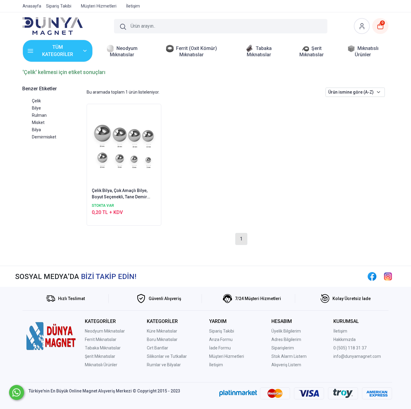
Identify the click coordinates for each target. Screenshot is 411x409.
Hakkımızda (344, 339)
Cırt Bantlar (157, 347)
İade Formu (220, 347)
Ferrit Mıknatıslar (100, 339)
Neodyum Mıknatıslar (105, 331)
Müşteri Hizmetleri (226, 356)
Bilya (36, 129)
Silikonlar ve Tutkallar (167, 356)
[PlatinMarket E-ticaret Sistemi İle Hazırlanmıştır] (238, 393)
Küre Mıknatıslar (162, 331)
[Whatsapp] (16, 392)
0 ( (335, 347)
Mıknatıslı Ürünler (101, 364)
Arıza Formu (221, 339)
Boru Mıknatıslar (162, 339)
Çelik (36, 100)
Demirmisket (44, 137)
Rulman (39, 115)
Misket (38, 122)
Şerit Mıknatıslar (100, 356)
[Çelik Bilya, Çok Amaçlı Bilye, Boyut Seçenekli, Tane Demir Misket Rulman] (124, 145)
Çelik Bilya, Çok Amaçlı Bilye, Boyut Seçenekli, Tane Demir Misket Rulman (119, 194)
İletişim (216, 364)
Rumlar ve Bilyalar (164, 364)
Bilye (36, 108)
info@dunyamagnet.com (357, 356)
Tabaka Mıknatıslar (103, 347)
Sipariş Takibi (221, 331)
